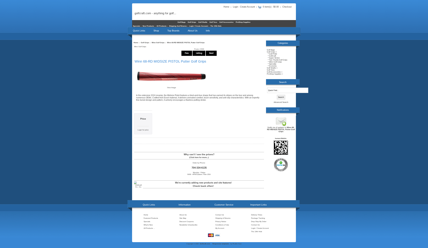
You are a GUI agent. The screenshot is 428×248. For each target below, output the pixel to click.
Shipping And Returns (178, 26)
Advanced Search (281, 102)
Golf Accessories (226, 22)
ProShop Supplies (243, 22)
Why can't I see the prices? (199, 154)
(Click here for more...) (199, 157)
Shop (156, 30)
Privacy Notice (220, 221)
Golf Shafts (202, 22)
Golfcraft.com (205, 244)
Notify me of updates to (281, 129)
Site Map (182, 218)
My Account (219, 228)
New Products (148, 26)
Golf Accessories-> (274, 72)
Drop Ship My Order (258, 221)
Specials (136, 26)
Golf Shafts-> (272, 68)
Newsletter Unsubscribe (188, 225)
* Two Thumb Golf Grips (277, 60)
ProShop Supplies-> (275, 74)
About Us (192, 30)
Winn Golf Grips (158, 42)
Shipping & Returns (222, 218)
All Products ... (149, 228)
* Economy (272, 66)
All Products (161, 26)
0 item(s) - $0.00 (271, 7)
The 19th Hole (216, 26)
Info (208, 30)
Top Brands (173, 30)
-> (272, 52)
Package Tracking (258, 218)
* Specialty (271, 64)
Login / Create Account (198, 26)
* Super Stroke (273, 58)
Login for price (143, 130)
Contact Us (219, 215)
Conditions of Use (222, 225)
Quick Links (139, 30)
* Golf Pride (272, 54)
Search (283, 82)
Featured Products (151, 218)
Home (226, 7)
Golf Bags (182, 22)
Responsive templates (220, 244)
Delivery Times (256, 215)
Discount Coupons (186, 221)
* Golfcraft (271, 56)
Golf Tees (213, 22)
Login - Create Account (244, 7)
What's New (148, 225)
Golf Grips (145, 42)
